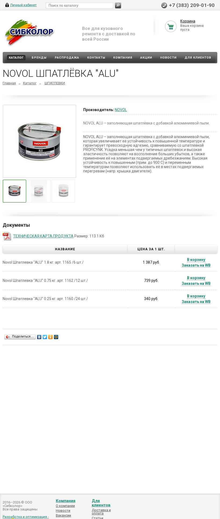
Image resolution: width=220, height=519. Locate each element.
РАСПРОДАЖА (67, 57)
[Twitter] (45, 337)
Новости (168, 57)
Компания (122, 57)
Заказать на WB (196, 265)
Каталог (16, 57)
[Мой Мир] (56, 337)
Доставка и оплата (101, 511)
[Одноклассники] (50, 337)
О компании (65, 506)
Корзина (187, 21)
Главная (9, 83)
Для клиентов (198, 57)
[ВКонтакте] (39, 337)
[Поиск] (118, 5)
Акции (146, 57)
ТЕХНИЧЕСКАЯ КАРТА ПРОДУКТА (43, 236)
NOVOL (121, 110)
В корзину (196, 259)
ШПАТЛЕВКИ (55, 83)
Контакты (96, 57)
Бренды (39, 57)
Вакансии (63, 515)
